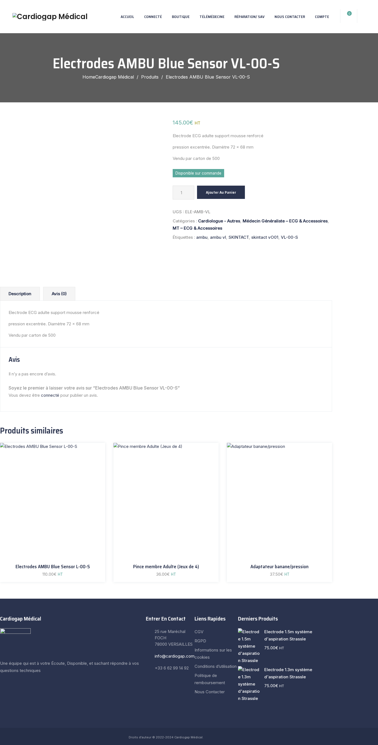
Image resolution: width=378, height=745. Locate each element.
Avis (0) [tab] (59, 293)
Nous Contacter (290, 17)
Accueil (127, 17)
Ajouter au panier (221, 192)
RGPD (200, 640)
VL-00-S (289, 237)
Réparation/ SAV (249, 17)
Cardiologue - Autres (219, 221)
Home (108, 77)
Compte (322, 17)
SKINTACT (239, 237)
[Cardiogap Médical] (50, 16)
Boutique (181, 17)
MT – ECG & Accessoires (197, 228)
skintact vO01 (264, 237)
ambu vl (218, 237)
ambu (202, 237)
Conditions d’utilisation (216, 666)
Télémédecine (212, 17)
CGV (199, 631)
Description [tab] (20, 293)
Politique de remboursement (210, 679)
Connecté (153, 17)
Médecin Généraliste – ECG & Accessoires (285, 221)
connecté (50, 395)
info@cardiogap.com (175, 656)
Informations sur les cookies (213, 653)
